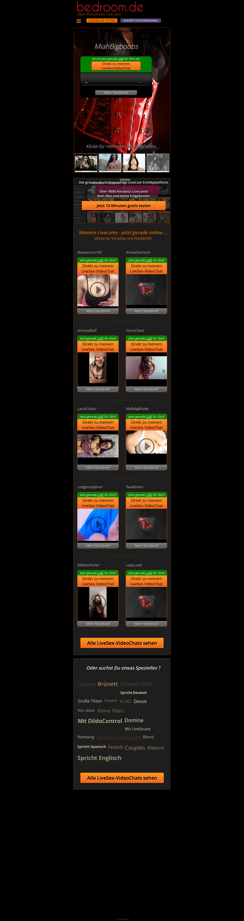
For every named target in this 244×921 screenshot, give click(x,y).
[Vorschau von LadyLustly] (146, 616)
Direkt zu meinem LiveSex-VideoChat (116, 65)
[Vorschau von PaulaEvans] (146, 538)
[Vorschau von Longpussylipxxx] (97, 525)
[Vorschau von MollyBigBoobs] (146, 447)
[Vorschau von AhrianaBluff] (97, 381)
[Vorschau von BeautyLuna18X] (97, 290)
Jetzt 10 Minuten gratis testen (124, 205)
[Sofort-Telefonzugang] (85, 19)
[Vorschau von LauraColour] (97, 460)
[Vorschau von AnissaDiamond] (146, 303)
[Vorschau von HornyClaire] (146, 381)
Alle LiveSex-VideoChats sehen (122, 643)
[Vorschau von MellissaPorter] (97, 616)
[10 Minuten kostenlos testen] (83, 19)
